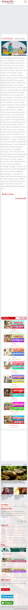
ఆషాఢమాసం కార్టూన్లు (7, 554)
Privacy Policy (24, 608)
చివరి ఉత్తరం (14, 398)
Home (15, 608)
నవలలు (3, 534)
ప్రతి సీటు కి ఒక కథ (14, 411)
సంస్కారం (14, 384)
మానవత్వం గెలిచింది (14, 425)
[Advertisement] (14, 19)
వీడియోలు (4, 542)
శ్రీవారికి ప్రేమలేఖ (19, 198)
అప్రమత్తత (14, 371)
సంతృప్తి (14, 343)
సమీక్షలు (3, 539)
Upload (6, 589)
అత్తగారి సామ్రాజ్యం (9, 194)
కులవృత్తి (14, 330)
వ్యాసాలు (3, 537)
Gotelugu (12, 607)
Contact (19, 608)
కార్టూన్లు (3, 531)
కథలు (3, 529)
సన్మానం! (14, 357)
